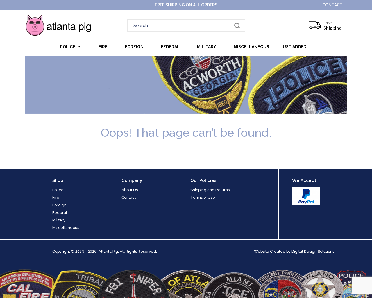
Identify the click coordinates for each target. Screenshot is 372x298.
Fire (103, 46)
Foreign (134, 46)
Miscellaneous (251, 46)
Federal (170, 46)
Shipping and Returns (210, 190)
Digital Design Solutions (312, 251)
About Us (129, 190)
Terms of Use (202, 197)
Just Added (293, 46)
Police (67, 46)
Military (206, 46)
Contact (332, 5)
